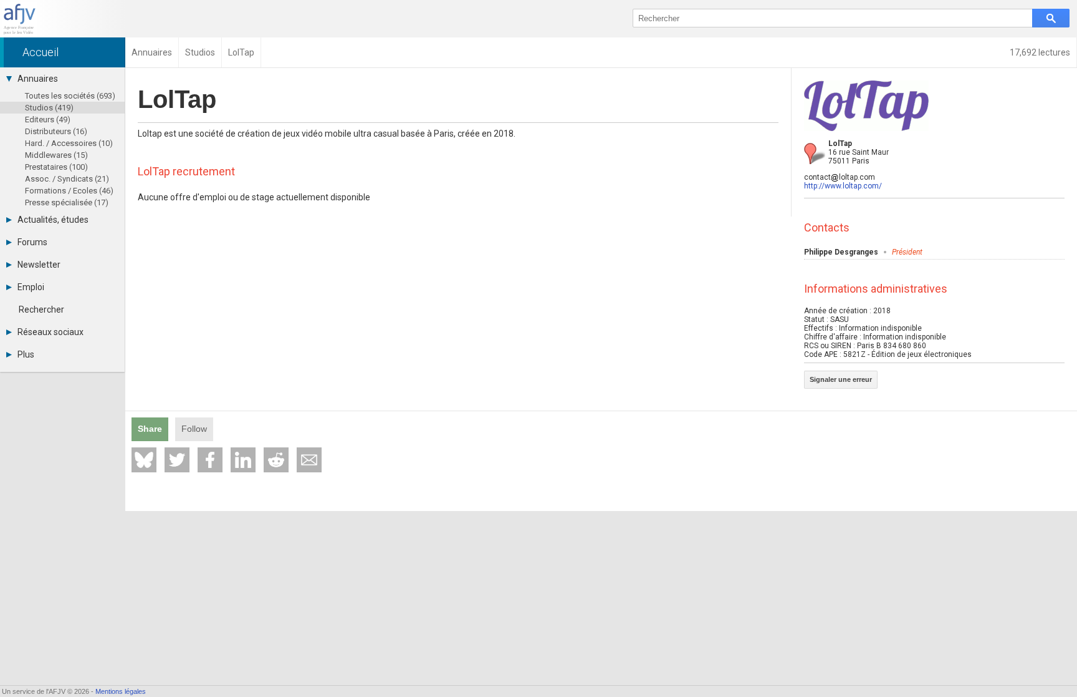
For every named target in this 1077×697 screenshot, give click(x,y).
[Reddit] (276, 459)
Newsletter (38, 265)
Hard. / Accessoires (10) (69, 143)
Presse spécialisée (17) (66, 202)
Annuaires (37, 79)
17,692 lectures (1040, 52)
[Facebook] (210, 459)
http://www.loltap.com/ (843, 186)
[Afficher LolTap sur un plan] (814, 153)
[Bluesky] (144, 459)
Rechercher (41, 309)
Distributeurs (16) (56, 131)
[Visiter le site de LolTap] (866, 134)
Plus (25, 354)
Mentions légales (120, 691)
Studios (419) (49, 107)
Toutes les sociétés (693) (70, 95)
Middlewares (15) (56, 155)
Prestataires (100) (56, 167)
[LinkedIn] (243, 459)
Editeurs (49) (47, 119)
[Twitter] (177, 459)
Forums (32, 242)
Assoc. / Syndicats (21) (67, 178)
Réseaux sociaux (50, 332)
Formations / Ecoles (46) (69, 190)
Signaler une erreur (841, 379)
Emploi (30, 287)
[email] (309, 459)
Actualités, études (53, 220)
